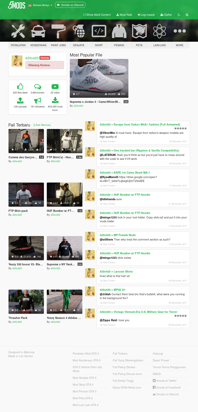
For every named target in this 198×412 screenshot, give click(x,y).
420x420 (32, 57)
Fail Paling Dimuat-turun (127, 374)
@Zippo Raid (108, 320)
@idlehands (108, 199)
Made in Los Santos (20, 356)
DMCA (157, 374)
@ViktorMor (107, 133)
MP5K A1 (119, 290)
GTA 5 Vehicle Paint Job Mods (87, 369)
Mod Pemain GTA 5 (84, 391)
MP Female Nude (125, 235)
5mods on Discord (167, 394)
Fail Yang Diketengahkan (128, 360)
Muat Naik (125, 14)
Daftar (168, 14)
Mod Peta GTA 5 (83, 398)
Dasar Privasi (161, 360)
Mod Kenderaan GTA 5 (87, 360)
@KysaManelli (109, 177)
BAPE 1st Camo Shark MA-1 (132, 172)
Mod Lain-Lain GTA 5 (86, 405)
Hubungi (158, 353)
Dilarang (45, 57)
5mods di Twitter (166, 381)
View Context (109, 141)
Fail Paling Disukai (124, 367)
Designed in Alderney (21, 352)
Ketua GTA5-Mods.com (127, 387)
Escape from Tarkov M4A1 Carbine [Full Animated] (147, 124)
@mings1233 (108, 217)
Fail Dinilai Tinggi (123, 381)
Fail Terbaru (120, 353)
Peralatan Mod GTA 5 (86, 353)
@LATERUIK (108, 155)
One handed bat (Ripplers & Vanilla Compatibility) (146, 150)
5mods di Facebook (168, 387)
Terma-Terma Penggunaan (169, 367)
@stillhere (106, 239)
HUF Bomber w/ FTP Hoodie (132, 194)
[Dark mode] (179, 14)
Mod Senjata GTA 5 (84, 378)
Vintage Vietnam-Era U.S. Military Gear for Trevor (145, 312)
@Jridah (105, 294)
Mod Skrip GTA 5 (83, 384)
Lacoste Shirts (123, 271)
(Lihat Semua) (42, 125)
